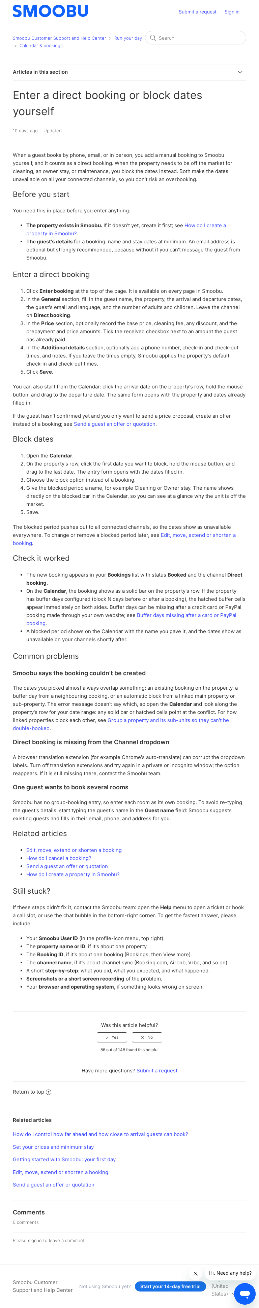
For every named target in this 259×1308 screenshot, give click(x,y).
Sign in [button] (232, 11)
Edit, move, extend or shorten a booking (74, 850)
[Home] (50, 15)
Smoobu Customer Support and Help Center (59, 38)
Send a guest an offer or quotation (114, 424)
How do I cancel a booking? (58, 858)
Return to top (28, 1092)
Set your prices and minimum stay (53, 1147)
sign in (35, 1240)
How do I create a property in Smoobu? (73, 874)
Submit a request (198, 11)
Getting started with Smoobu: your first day (64, 1159)
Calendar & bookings (41, 45)
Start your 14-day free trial (170, 1286)
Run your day (128, 38)
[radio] (112, 1037)
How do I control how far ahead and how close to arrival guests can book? (100, 1134)
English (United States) (220, 1286)
